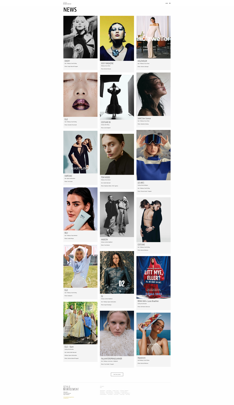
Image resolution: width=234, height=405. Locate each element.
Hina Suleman (116, 391)
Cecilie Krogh (122, 394)
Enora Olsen (116, 394)
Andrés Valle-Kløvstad (126, 393)
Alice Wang (128, 394)
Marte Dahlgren (117, 393)
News (101, 387)
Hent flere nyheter (117, 374)
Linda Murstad (102, 393)
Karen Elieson (110, 394)
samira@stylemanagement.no (68, 397)
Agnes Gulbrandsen (109, 391)
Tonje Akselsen (102, 390)
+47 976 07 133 (65, 398)
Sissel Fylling (109, 390)
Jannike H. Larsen (116, 390)
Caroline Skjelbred (103, 394)
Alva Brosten (102, 391)
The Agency (102, 386)
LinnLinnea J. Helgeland (124, 390)
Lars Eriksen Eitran (124, 391)
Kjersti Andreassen (110, 393)
